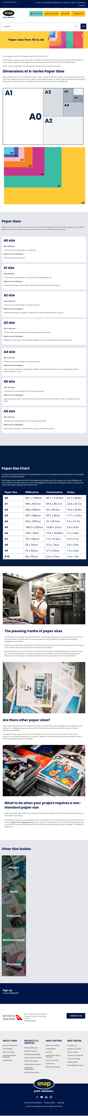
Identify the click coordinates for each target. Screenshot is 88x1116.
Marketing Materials (32, 1054)
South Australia (52, 1060)
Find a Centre (72, 1052)
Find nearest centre (9, 2)
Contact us (71, 1045)
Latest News (8, 1060)
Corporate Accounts (32, 1064)
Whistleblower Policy (75, 1065)
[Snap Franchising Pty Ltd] (12, 14)
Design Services (30, 1051)
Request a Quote (74, 1049)
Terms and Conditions (33, 1102)
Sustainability (47, 2)
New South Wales (53, 1045)
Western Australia (53, 1067)
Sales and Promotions (33, 1058)
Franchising (81, 2)
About (73, 2)
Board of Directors (10, 1045)
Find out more (30, 1021)
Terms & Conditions (75, 1055)
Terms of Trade (73, 1059)
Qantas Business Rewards (9, 1056)
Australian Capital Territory (53, 1056)
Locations (66, 2)
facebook (37, 1097)
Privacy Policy (72, 1062)
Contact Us (78, 13)
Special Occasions (31, 1072)
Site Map (60, 1102)
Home (39, 2)
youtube (42, 1097)
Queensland (51, 1049)
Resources (58, 2)
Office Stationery (31, 1061)
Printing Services (30, 1048)
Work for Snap (8, 1052)
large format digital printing (22, 822)
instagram (51, 1097)
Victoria (49, 1052)
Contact (82, 5)
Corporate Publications (29, 1068)
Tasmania (50, 1063)
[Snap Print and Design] (44, 1085)
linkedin (46, 1097)
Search (76, 26)
